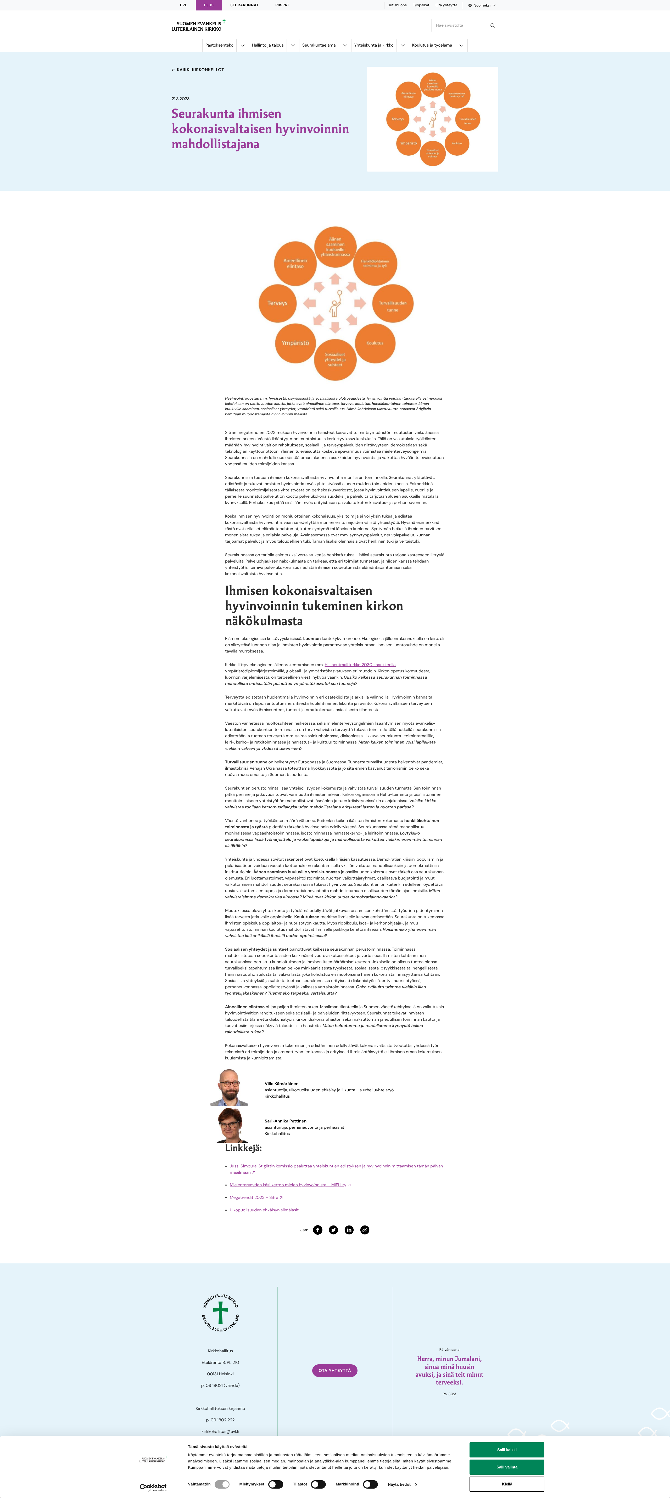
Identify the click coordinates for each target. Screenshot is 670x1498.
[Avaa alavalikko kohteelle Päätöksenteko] (242, 45)
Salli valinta (506, 1467)
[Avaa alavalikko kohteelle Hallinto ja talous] (293, 45)
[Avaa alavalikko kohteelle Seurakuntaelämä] (345, 45)
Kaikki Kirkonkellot (200, 69)
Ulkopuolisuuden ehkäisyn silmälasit (264, 1210)
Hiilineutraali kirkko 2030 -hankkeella (360, 664)
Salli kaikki (507, 1450)
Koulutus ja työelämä (432, 45)
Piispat (282, 5)
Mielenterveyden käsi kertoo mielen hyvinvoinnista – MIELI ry (288, 1185)
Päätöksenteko (219, 45)
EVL (183, 5)
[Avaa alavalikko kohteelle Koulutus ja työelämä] (461, 45)
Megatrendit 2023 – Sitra (254, 1197)
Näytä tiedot (399, 1484)
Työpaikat (421, 5)
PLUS (209, 5)
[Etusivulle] (199, 25)
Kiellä (507, 1484)
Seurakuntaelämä (319, 45)
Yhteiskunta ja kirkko (374, 45)
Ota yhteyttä (446, 5)
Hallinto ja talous (268, 45)
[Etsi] (492, 25)
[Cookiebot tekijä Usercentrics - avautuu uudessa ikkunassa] (153, 1488)
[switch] (275, 1484)
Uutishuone (397, 5)
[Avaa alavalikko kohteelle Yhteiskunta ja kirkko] (403, 45)
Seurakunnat (244, 5)
